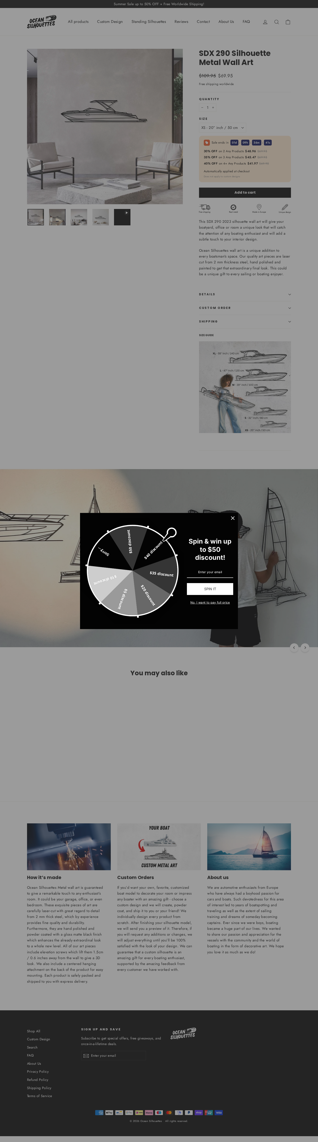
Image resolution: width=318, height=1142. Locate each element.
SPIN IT (210, 589)
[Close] (233, 518)
